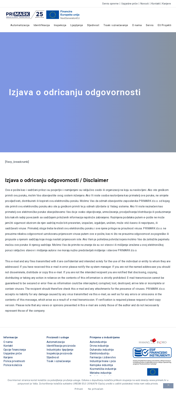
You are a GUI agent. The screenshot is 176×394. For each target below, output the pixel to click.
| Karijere (165, 3)
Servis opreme (110, 3)
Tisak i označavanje (59, 361)
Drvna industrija (99, 345)
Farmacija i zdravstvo (103, 357)
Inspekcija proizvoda (59, 353)
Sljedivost (53, 357)
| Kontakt (154, 3)
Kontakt (8, 345)
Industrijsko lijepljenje (60, 349)
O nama (8, 342)
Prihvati (79, 388)
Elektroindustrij (99, 353)
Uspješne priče (12, 353)
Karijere (8, 357)
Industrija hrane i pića (103, 361)
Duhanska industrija (102, 349)
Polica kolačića (12, 365)
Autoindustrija (98, 342)
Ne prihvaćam (95, 388)
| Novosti (143, 3)
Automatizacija (56, 342)
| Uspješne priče (128, 3)
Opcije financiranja (14, 349)
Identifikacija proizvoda (61, 345)
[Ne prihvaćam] (168, 385)
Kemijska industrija (101, 365)
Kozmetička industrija (103, 369)
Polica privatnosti (14, 361)
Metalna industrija (101, 372)
